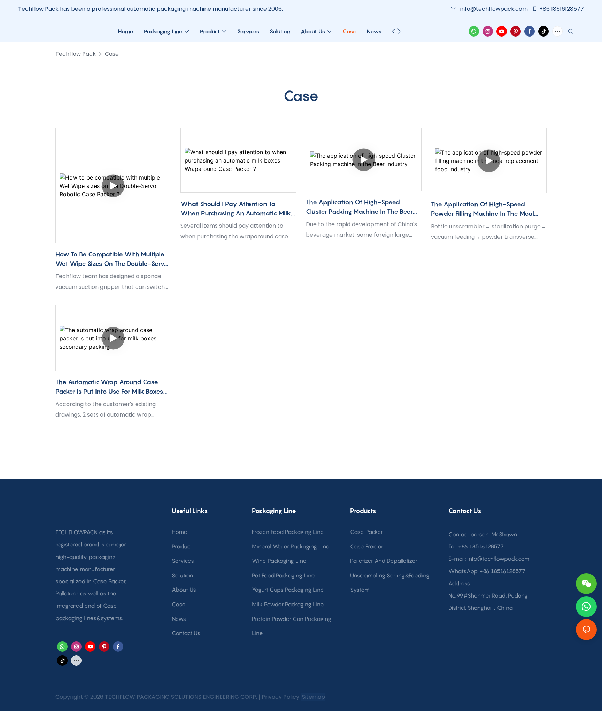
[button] (399, 31)
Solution (182, 575)
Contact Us (186, 633)
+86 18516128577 (561, 9)
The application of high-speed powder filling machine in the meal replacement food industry (482, 209)
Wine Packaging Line (279, 560)
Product (182, 546)
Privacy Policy (280, 697)
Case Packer (366, 531)
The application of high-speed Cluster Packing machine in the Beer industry (359, 207)
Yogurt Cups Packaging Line (288, 589)
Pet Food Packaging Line (283, 575)
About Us (184, 589)
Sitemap (313, 697)
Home (179, 531)
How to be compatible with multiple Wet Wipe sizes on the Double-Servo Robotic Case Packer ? (112, 259)
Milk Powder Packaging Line (288, 604)
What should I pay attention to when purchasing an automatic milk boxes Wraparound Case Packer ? (235, 209)
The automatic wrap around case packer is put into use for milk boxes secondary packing (109, 387)
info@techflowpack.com (494, 9)
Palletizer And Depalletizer (383, 560)
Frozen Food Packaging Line (288, 531)
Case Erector (366, 546)
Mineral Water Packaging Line (291, 546)
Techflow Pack (75, 54)
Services (183, 560)
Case (112, 54)
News (179, 618)
